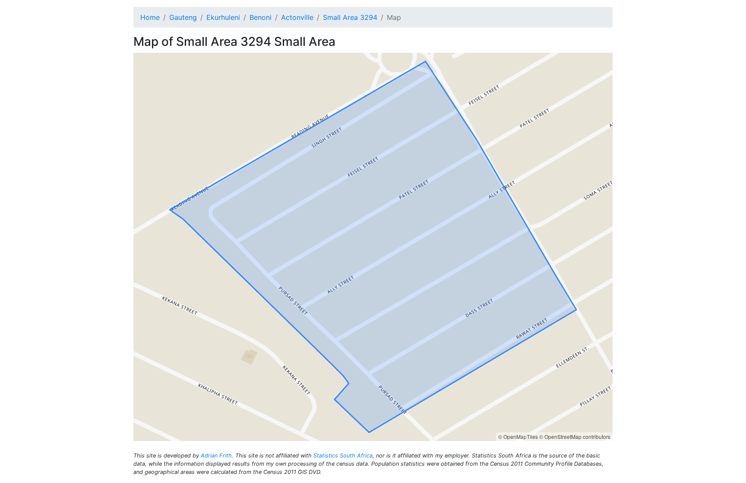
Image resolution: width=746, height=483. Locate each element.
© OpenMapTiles (518, 436)
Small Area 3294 (350, 17)
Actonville (297, 17)
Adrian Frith (216, 455)
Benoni (261, 17)
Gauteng (183, 17)
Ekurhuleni (223, 17)
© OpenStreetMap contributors (574, 436)
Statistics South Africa (343, 455)
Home (150, 17)
